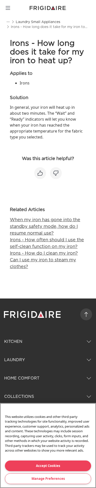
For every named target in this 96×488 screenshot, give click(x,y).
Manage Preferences (48, 478)
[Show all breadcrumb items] (8, 22)
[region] (48, 445)
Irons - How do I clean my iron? (44, 253)
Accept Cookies (48, 465)
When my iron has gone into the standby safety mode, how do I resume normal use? (45, 226)
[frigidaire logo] (33, 314)
